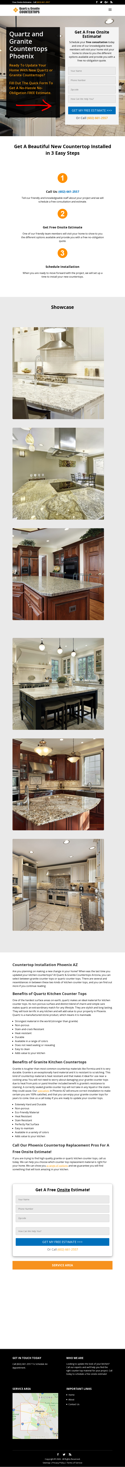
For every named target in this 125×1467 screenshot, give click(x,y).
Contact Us (73, 1404)
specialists (43, 1090)
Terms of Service (74, 1462)
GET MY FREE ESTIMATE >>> (92, 110)
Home (71, 1394)
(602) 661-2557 (43, 2)
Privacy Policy (58, 1462)
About (71, 1399)
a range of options (57, 1165)
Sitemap (46, 1462)
